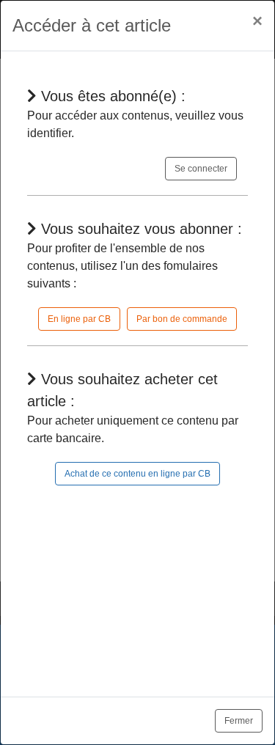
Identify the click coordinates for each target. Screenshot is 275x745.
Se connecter (201, 169)
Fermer (238, 721)
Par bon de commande (181, 319)
